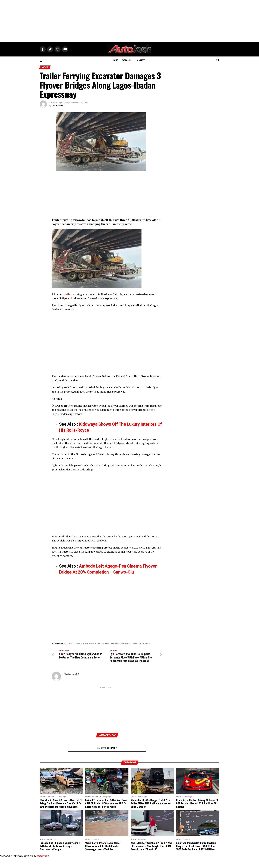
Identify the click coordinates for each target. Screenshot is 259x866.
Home (115, 60)
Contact (141, 60)
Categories (127, 60)
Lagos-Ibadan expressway (103, 298)
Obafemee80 (58, 105)
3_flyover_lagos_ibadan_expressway (89, 643)
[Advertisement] (129, 21)
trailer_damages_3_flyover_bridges (131, 643)
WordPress (43, 855)
